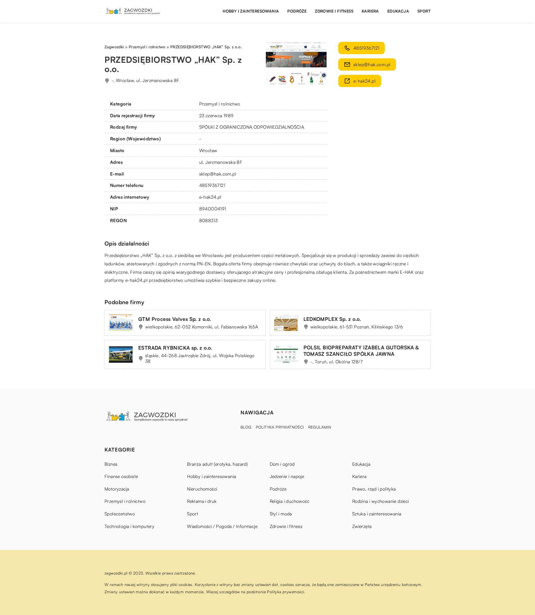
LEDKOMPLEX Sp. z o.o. (332, 319)
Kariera (370, 11)
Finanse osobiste (121, 476)
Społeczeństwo (119, 513)
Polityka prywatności (280, 427)
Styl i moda (281, 513)
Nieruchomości (202, 489)
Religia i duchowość (290, 501)
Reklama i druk (202, 501)
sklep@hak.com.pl (217, 174)
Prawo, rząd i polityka (374, 489)
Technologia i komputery (129, 526)
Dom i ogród (282, 464)
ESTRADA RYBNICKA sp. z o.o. (175, 348)
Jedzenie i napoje (287, 476)
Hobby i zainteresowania (251, 11)
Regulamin (319, 427)
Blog (246, 427)
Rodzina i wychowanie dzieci (380, 501)
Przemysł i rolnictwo (219, 104)
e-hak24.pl (136, 280)
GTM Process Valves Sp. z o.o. (174, 319)
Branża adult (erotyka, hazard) (217, 464)
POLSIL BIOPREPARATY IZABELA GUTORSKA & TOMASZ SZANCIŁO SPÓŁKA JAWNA (361, 350)
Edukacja (398, 11)
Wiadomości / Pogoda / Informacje (222, 526)
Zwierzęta (362, 526)
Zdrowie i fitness (334, 11)
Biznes (110, 464)
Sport (424, 11)
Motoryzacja (116, 489)
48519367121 (212, 185)
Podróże (297, 11)
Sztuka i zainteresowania (377, 513)
